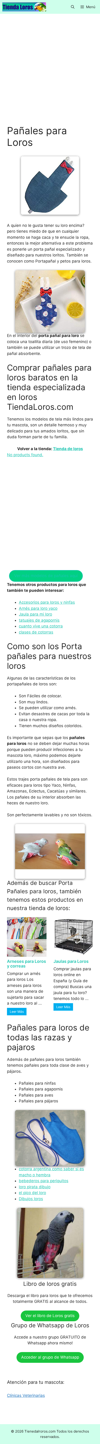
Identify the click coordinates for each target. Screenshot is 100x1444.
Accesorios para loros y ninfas (47, 602)
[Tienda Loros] (24, 7)
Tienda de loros (68, 448)
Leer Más (17, 1011)
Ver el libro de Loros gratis (50, 1315)
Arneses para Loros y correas (26, 963)
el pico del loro (32, 1192)
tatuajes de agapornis (39, 620)
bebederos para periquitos (43, 1180)
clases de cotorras (36, 632)
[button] (72, 7)
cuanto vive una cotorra (41, 626)
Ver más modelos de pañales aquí (46, 575)
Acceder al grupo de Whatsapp (50, 1357)
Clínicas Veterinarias (26, 1395)
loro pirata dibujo (34, 1187)
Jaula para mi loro (35, 614)
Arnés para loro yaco (38, 608)
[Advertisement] (50, 73)
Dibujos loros (31, 1198)
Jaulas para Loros (71, 961)
